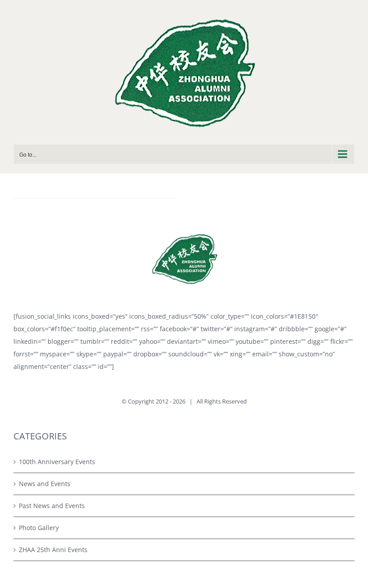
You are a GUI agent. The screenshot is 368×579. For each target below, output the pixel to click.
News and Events (44, 483)
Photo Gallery (39, 527)
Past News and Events (52, 505)
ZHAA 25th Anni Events (53, 549)
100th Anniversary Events (57, 461)
